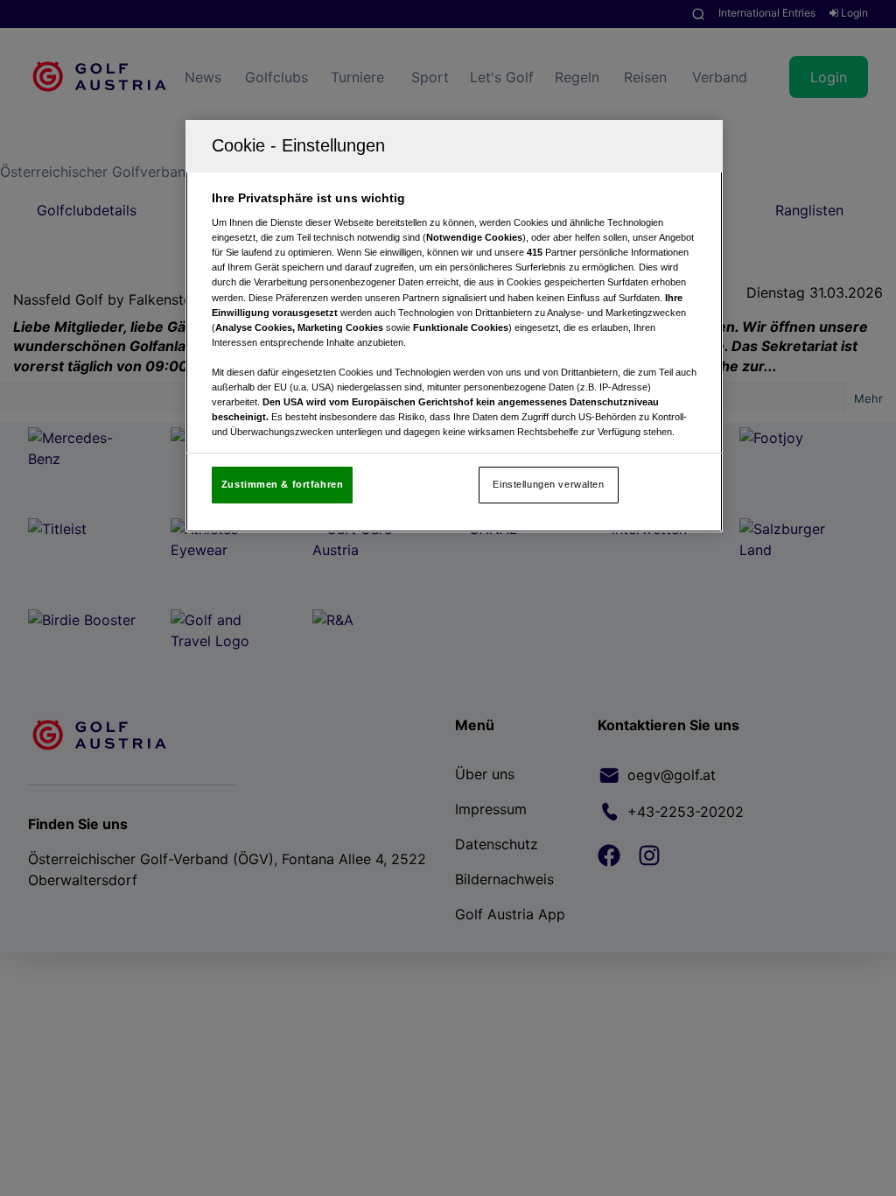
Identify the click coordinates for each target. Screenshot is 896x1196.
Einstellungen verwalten (548, 484)
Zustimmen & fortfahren (282, 484)
